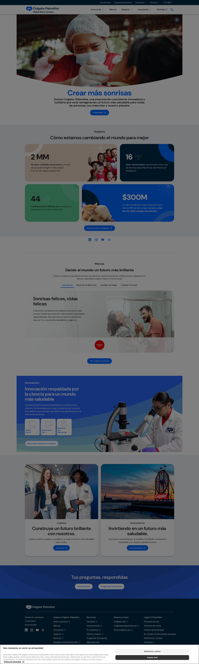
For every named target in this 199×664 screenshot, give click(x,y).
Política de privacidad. (12, 662)
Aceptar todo (152, 657)
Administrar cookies (152, 651)
